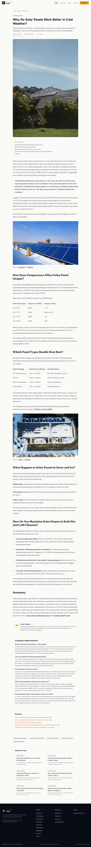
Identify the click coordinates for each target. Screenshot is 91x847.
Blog (56, 3)
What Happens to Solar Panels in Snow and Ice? (28, 149)
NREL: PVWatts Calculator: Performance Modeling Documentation (33, 717)
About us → (39, 630)
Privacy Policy (80, 844)
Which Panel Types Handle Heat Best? (25, 147)
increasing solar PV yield (61, 616)
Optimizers (58, 816)
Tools (75, 809)
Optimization (24, 11)
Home (14, 11)
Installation (39, 822)
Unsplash (30, 267)
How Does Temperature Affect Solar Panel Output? (29, 145)
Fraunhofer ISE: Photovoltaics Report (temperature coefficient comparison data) (37, 725)
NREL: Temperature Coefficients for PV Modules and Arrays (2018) (33, 720)
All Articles (39, 813)
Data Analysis (39, 819)
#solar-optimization (19, 741)
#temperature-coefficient (37, 738)
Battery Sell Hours (79, 813)
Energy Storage (59, 822)
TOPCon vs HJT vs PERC (43, 409)
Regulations (39, 830)
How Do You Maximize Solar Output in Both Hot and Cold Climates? (33, 151)
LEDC (20, 459)
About (69, 3)
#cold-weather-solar (67, 738)
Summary (17, 154)
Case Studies (39, 816)
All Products (58, 813)
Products (62, 3)
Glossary (38, 833)
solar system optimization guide (38, 616)
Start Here (84, 3)
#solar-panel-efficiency (20, 738)
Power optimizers (53, 560)
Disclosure (86, 844)
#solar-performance (52, 738)
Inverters (57, 819)
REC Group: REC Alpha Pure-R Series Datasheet (28, 722)
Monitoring (39, 825)
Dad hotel (22, 267)
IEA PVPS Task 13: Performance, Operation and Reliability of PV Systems (35, 727)
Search (76, 3)
